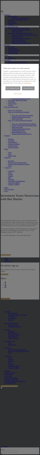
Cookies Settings (18, 93)
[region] (20, 81)
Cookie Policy (27, 83)
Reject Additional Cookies (13, 88)
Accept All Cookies (28, 88)
